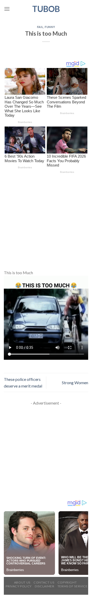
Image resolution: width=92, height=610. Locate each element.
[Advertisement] (46, 221)
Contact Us (43, 582)
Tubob (46, 9)
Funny (50, 27)
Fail (40, 27)
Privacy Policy (19, 586)
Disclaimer (44, 586)
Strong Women (75, 382)
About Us (22, 582)
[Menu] (7, 9)
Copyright (67, 582)
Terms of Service (72, 586)
